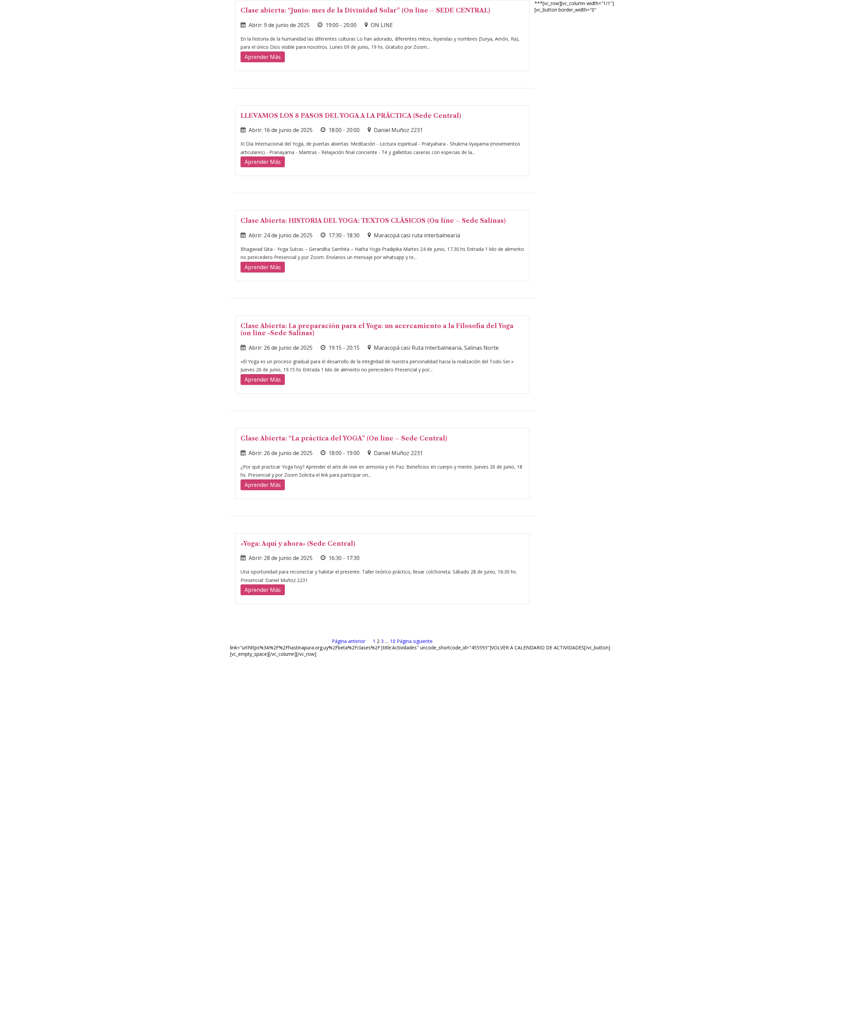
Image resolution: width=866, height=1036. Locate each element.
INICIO (570, 15)
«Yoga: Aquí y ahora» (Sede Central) (298, 543)
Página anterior (348, 641)
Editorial (771, 15)
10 (392, 641)
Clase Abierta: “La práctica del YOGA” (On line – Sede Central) (344, 438)
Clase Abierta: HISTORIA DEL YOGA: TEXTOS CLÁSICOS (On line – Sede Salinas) (373, 220)
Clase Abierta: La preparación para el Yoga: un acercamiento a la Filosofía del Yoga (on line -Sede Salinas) (377, 329)
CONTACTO (839, 15)
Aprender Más (263, 57)
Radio (805, 15)
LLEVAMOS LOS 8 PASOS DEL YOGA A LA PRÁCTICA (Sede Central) (351, 116)
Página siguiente (415, 641)
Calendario (687, 15)
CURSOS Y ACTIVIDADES (621, 15)
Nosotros (730, 15)
